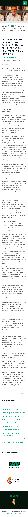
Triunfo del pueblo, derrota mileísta (13, 413)
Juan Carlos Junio (6, 3)
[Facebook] (11, 496)
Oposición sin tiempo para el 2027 (13, 442)
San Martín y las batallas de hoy (12, 409)
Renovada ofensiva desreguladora (13, 423)
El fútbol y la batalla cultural (11, 430)
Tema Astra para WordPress (14, 513)
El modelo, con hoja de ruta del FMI (13, 439)
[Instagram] (17, 496)
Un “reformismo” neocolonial (11, 416)
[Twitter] (14, 496)
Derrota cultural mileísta (10, 426)
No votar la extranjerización (11, 419)
